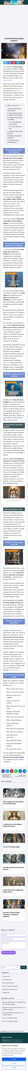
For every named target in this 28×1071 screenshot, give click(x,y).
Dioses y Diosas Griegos (9, 986)
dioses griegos (7, 80)
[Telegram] (24, 771)
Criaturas (5, 976)
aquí (4, 197)
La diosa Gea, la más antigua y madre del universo (7, 776)
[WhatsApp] (16, 771)
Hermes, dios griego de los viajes (20, 776)
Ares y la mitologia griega (9, 1018)
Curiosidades (6, 979)
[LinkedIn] (20, 771)
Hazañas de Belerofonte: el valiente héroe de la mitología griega (14, 1003)
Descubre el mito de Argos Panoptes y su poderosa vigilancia (14, 1008)
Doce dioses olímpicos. (8, 989)
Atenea (5, 249)
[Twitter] (7, 771)
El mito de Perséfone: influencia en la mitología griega (12, 1013)
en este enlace (13, 670)
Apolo (10, 572)
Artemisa (6, 362)
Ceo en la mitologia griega (10, 1021)
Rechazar (14, 1067)
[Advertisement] (14, 23)
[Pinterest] (12, 771)
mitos (17, 90)
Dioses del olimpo (7, 983)
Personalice (14, 1063)
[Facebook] (3, 771)
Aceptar (14, 1059)
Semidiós (4, 992)
